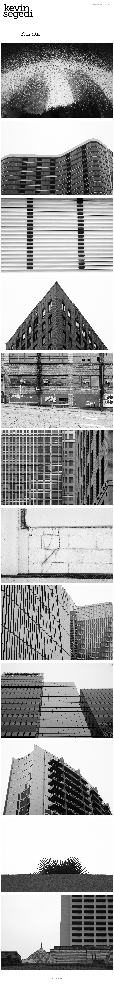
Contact (107, 4)
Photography (97, 4)
